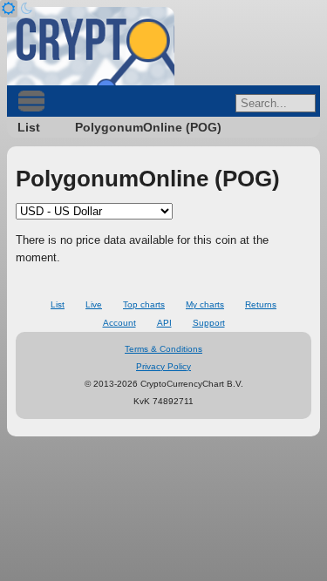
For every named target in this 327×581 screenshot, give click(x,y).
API (164, 323)
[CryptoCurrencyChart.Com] (90, 46)
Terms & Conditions (163, 349)
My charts (205, 304)
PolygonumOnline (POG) (148, 127)
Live (93, 304)
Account (119, 323)
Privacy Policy (163, 366)
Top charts (144, 304)
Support (209, 323)
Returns (260, 304)
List (28, 127)
